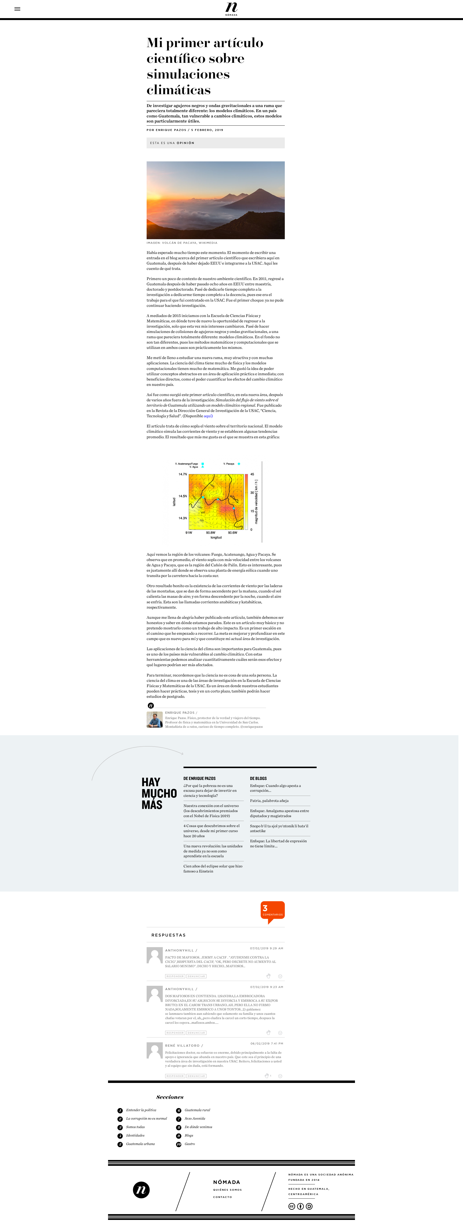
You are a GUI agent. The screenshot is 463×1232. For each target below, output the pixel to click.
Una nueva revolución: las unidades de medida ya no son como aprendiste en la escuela (213, 851)
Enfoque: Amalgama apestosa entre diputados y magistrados (279, 813)
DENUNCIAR (196, 976)
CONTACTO (222, 1197)
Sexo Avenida (195, 1118)
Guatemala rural (197, 1110)
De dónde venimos (198, 1127)
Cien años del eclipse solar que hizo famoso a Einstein (213, 868)
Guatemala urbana (140, 1144)
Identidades (135, 1135)
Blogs (189, 1135)
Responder (175, 976)
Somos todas (135, 1127)
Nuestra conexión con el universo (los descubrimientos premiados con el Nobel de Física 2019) (211, 810)
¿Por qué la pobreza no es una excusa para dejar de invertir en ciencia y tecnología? (210, 790)
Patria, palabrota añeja (269, 800)
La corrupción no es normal (146, 1118)
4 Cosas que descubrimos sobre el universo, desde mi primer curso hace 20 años (212, 830)
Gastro (190, 1144)
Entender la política (141, 1110)
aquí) (208, 415)
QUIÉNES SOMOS (227, 1189)
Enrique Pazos (171, 130)
